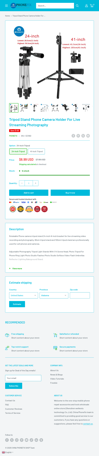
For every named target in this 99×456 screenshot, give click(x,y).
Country (12, 289)
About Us (54, 370)
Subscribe (13, 386)
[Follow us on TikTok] (31, 440)
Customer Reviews (13, 409)
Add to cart (29, 192)
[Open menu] (6, 6)
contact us (88, 423)
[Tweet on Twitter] (83, 136)
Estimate (17, 304)
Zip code (74, 289)
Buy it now (70, 192)
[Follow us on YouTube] (26, 440)
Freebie (53, 383)
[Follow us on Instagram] (17, 440)
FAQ (7, 404)
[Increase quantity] (35, 183)
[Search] (77, 6)
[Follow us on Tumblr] (41, 440)
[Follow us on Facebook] (7, 440)
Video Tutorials (57, 378)
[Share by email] (88, 136)
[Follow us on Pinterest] (21, 440)
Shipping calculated (27, 164)
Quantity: (13, 183)
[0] (91, 5)
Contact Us (10, 400)
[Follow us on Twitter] (12, 440)
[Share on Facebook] (73, 136)
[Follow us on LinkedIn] (36, 440)
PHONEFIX (13, 136)
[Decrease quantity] (22, 183)
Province (44, 289)
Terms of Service (12, 413)
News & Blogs (56, 374)
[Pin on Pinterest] (78, 136)
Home (7, 16)
